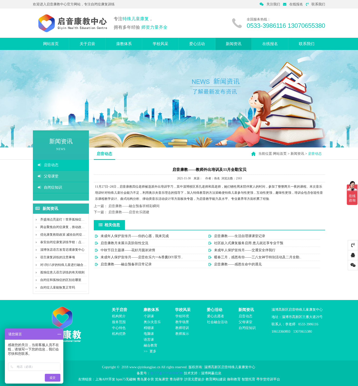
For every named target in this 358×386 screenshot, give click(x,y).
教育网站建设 (216, 379)
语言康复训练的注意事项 (57, 257)
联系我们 (318, 4)
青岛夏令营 (145, 379)
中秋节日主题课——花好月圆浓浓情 (128, 250)
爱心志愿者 (215, 316)
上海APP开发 (105, 379)
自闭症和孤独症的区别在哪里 (60, 280)
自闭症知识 (53, 187)
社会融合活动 (217, 322)
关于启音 (87, 44)
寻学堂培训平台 (268, 379)
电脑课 (149, 334)
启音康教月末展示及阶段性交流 (124, 243)
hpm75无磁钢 (126, 379)
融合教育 (150, 345)
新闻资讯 (233, 44)
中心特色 (119, 328)
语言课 (149, 339)
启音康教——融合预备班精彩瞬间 (134, 206)
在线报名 (296, 4)
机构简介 (119, 316)
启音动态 (51, 165)
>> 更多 (150, 351)
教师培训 (182, 328)
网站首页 (51, 44)
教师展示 (182, 334)
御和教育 (234, 379)
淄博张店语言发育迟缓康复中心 (62, 249)
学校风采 (160, 44)
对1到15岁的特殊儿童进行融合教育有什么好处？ (74, 265)
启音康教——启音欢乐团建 (128, 212)
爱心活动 (197, 44)
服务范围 (119, 322)
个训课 (149, 316)
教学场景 (182, 322)
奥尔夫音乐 (152, 322)
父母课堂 (51, 176)
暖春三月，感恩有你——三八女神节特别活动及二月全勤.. (257, 257)
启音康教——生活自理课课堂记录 (239, 236)
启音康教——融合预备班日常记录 (126, 264)
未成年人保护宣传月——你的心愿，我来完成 (135, 236)
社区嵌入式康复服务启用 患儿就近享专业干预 (248, 243)
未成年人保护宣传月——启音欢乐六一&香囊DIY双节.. (142, 257)
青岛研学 (176, 379)
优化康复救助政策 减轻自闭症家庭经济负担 (70, 234)
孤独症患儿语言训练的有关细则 (62, 272)
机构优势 (119, 334)
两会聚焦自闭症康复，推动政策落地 (65, 227)
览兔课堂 (162, 379)
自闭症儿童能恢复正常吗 (57, 287)
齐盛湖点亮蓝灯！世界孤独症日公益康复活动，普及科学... (81, 219)
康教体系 (124, 44)
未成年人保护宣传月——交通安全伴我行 (244, 250)
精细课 (149, 328)
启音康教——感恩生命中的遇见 (238, 264)
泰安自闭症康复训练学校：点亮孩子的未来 (70, 242)
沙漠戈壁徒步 (194, 379)
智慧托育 (248, 379)
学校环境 (182, 316)
